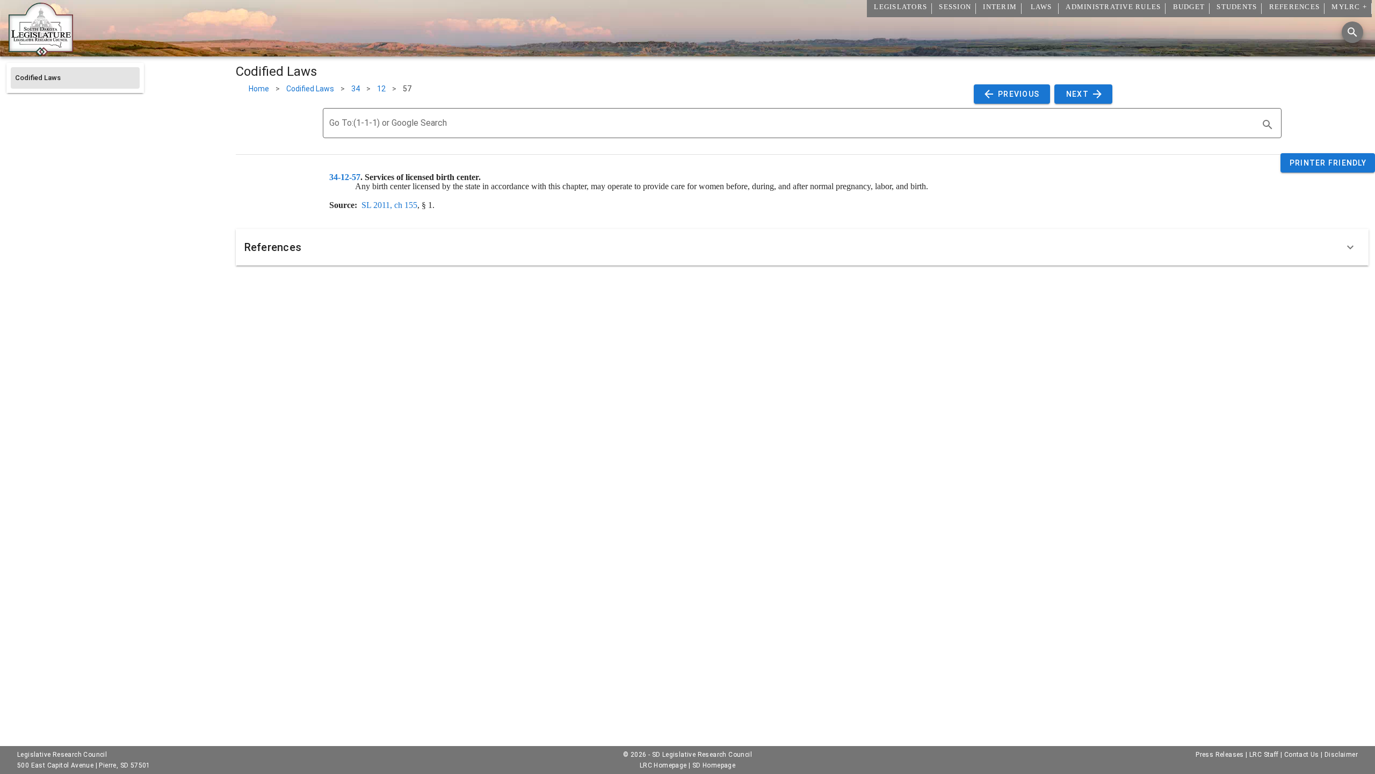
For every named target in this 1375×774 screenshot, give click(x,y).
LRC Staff (1264, 754)
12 (381, 88)
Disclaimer (1341, 754)
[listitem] (75, 78)
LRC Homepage (663, 765)
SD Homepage (713, 765)
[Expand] (1350, 247)
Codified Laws (310, 88)
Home (259, 88)
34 (355, 88)
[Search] (1352, 32)
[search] (1267, 124)
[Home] (41, 52)
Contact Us (1301, 754)
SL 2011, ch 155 (389, 205)
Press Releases (1220, 754)
